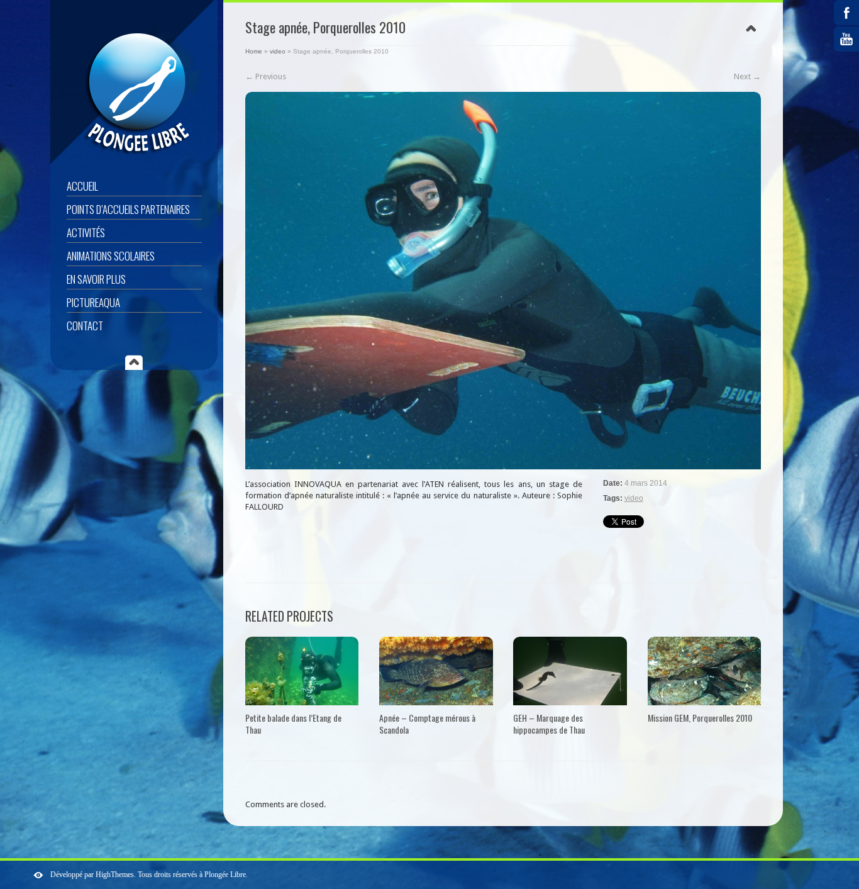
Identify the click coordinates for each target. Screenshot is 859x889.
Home (253, 51)
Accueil (82, 186)
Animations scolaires (111, 256)
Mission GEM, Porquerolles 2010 (700, 717)
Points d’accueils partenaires (128, 209)
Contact (85, 325)
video (277, 51)
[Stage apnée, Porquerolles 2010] (503, 280)
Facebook (846, 12)
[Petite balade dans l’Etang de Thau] (301, 671)
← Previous (265, 76)
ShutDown (38, 875)
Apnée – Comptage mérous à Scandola (427, 723)
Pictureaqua (93, 302)
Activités (86, 232)
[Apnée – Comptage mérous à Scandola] (435, 671)
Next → (747, 76)
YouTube (846, 39)
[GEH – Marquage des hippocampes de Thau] (569, 671)
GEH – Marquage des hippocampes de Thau (549, 723)
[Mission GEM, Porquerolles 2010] (704, 671)
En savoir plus (96, 279)
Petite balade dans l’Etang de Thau (293, 723)
